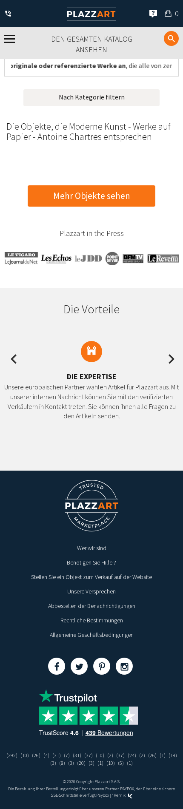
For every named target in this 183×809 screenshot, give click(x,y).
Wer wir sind (91, 548)
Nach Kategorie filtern (92, 97)
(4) (46, 755)
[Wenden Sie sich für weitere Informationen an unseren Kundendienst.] (9, 14)
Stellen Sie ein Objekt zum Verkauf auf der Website (91, 577)
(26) (36, 755)
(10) (24, 755)
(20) (81, 763)
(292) (11, 755)
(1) (163, 755)
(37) (88, 755)
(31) (56, 755)
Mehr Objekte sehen (91, 196)
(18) (173, 755)
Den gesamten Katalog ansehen (91, 44)
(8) (62, 763)
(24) (132, 755)
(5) (121, 763)
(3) (53, 763)
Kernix (120, 795)
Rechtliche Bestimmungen (91, 620)
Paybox (102, 795)
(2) (110, 755)
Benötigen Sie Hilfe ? (91, 562)
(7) (67, 755)
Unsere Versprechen (91, 591)
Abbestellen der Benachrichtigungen (91, 606)
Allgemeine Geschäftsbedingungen (92, 635)
